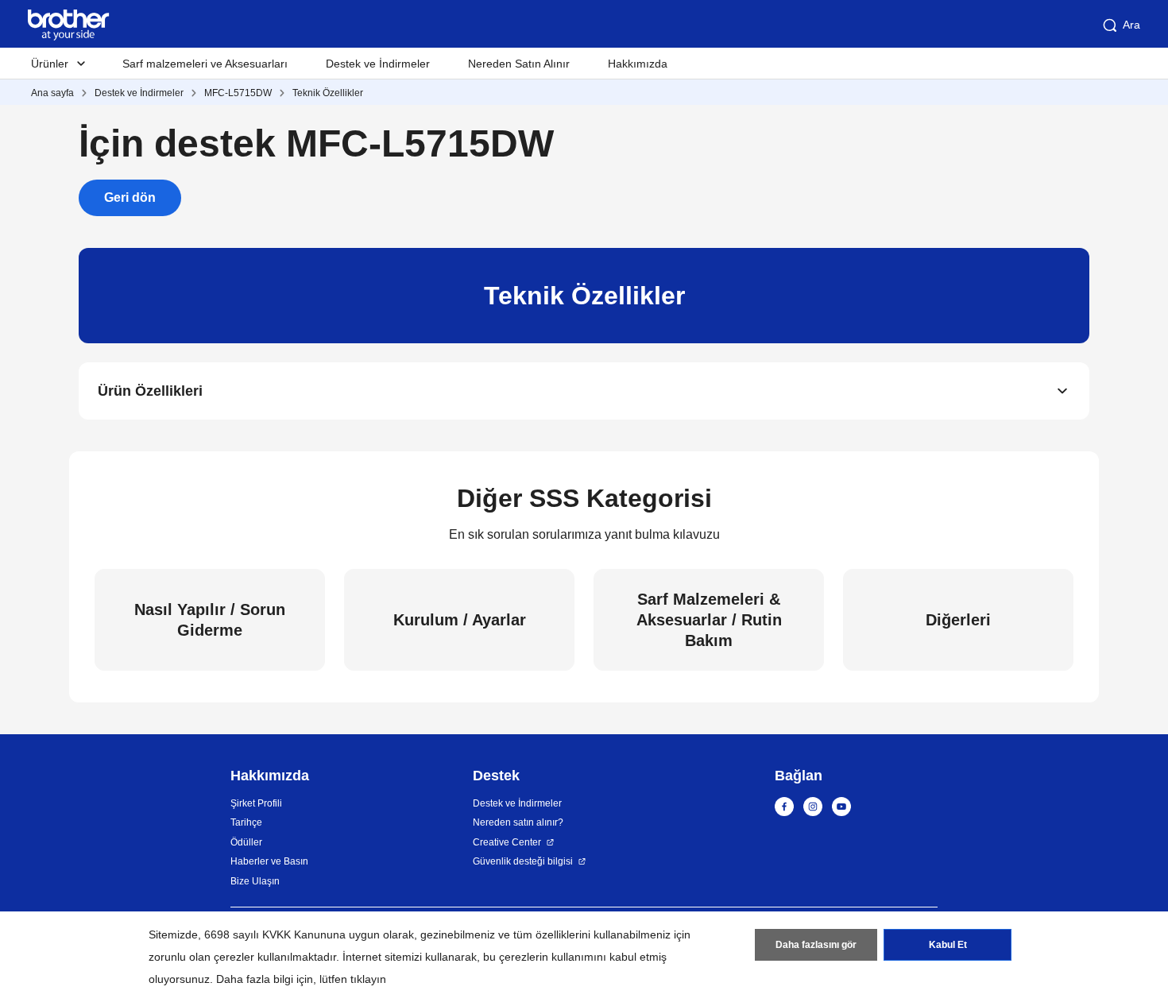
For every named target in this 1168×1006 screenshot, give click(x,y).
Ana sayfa (52, 93)
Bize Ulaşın (255, 881)
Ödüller (246, 842)
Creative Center (507, 842)
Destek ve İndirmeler (378, 63)
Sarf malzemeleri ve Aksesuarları (205, 63)
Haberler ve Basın (269, 861)
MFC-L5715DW (238, 93)
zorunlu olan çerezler (201, 956)
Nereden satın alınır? (518, 822)
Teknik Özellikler (327, 93)
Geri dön (130, 197)
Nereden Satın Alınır (519, 63)
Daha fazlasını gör (816, 944)
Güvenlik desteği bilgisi (523, 861)
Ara (1131, 24)
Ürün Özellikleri (150, 391)
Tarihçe (246, 822)
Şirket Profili (256, 803)
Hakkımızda (637, 63)
